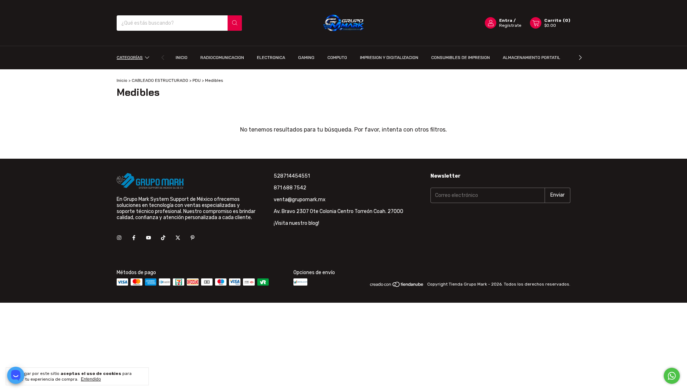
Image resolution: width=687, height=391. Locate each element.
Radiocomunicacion (222, 57)
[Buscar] (235, 23)
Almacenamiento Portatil (531, 57)
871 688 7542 (290, 188)
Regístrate (510, 25)
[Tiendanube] (397, 285)
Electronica (271, 57)
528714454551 (292, 176)
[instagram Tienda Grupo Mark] (119, 238)
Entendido (91, 379)
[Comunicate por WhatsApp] (672, 376)
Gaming (306, 57)
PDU (197, 80)
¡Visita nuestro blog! (296, 223)
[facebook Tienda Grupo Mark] (133, 238)
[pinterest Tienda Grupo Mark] (192, 238)
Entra (505, 20)
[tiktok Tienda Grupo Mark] (163, 238)
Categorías (130, 57)
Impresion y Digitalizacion (389, 57)
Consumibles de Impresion (460, 57)
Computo (337, 57)
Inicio (181, 57)
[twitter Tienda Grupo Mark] (177, 238)
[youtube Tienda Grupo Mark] (148, 238)
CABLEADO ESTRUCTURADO (160, 80)
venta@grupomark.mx (300, 200)
